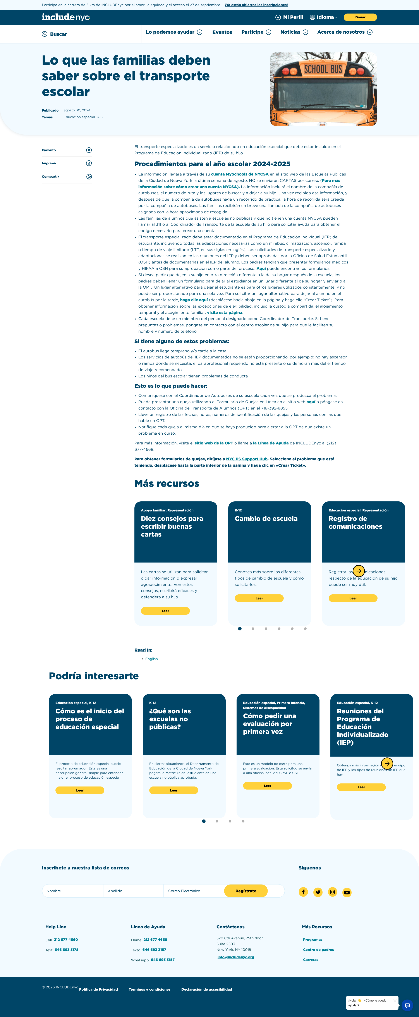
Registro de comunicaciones (355, 522)
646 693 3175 (67, 950)
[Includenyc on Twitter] (318, 892)
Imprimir (49, 163)
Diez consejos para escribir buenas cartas (172, 526)
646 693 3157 (154, 950)
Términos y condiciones (149, 989)
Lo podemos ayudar (170, 32)
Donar (360, 17)
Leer (165, 611)
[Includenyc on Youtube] (347, 892)
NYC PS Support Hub (247, 459)
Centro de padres (318, 950)
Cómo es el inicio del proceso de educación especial (89, 719)
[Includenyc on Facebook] (303, 892)
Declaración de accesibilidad (206, 989)
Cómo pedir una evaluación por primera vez (269, 724)
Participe (252, 32)
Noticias (290, 32)
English (151, 659)
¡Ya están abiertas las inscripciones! (256, 5)
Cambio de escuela (266, 519)
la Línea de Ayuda (271, 443)
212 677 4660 (66, 940)
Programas (313, 940)
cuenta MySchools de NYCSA (240, 174)
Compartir (50, 177)
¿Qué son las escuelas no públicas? (170, 719)
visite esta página (224, 312)
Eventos (222, 32)
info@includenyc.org (236, 957)
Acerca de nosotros (341, 32)
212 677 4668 (155, 940)
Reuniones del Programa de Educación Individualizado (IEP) (362, 727)
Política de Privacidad (98, 989)
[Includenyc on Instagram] (332, 892)
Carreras (310, 960)
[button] (359, 571)
